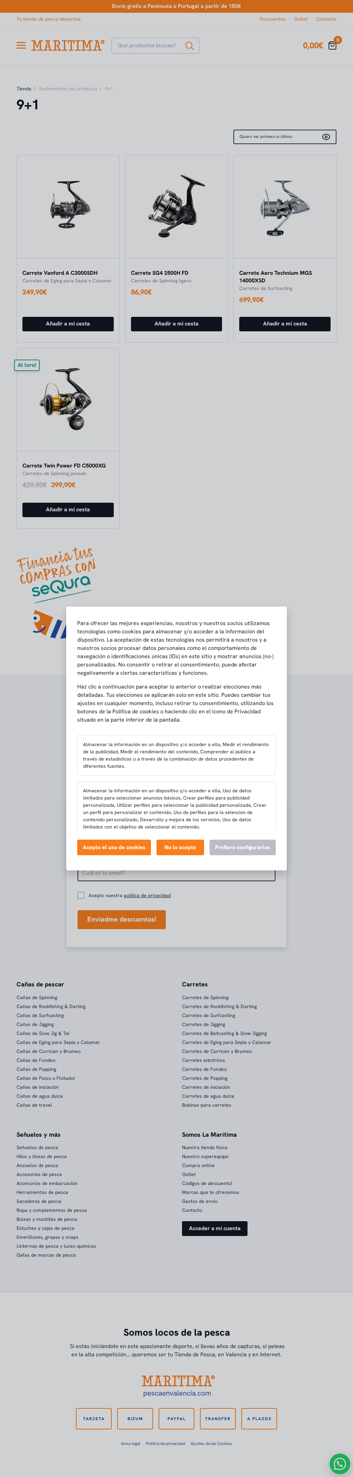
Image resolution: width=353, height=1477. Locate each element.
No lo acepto (180, 847)
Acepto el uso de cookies (114, 847)
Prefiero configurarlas (242, 847)
